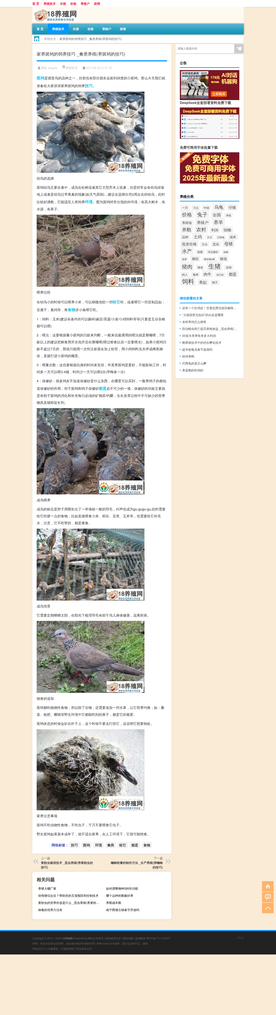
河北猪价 (213, 252)
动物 (227, 229)
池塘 (200, 252)
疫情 (97, 3)
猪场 (223, 258)
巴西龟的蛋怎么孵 (194, 363)
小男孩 (240, 937)
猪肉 (187, 266)
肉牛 (207, 274)
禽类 (110, 844)
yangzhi (52, 68)
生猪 (63, 3)
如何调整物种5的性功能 (122, 888)
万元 (195, 207)
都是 (103, 388)
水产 (187, 250)
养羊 (218, 221)
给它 (116, 302)
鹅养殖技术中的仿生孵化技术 (201, 342)
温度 (184, 259)
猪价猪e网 (209, 259)
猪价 (195, 258)
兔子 (202, 214)
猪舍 (200, 267)
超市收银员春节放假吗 (197, 349)
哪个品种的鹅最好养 (119, 895)
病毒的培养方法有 (50, 910)
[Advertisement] (129, 984)
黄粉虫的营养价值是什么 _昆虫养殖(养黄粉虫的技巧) (70, 902)
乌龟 (218, 207)
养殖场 (187, 222)
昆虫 (216, 244)
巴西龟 (220, 237)
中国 (206, 208)
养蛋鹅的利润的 (192, 370)
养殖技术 (50, 3)
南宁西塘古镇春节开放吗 (122, 910)
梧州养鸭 (188, 356)
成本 (233, 236)
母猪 (228, 243)
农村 (201, 229)
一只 (185, 207)
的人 (185, 274)
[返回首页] (267, 886)
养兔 (228, 215)
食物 (71, 309)
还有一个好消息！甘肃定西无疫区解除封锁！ (210, 308)
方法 (204, 244)
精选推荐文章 (113, 938)
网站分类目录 (96, 938)
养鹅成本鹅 (113, 902)
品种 (185, 237)
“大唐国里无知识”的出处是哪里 (203, 315)
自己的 (220, 274)
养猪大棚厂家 (47, 888)
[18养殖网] (55, 8)
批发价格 (189, 243)
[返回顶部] (267, 908)
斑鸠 (40, 78)
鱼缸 (203, 282)
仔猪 (232, 207)
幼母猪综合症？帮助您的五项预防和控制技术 (68, 895)
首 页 (35, 3)
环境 (89, 202)
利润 (214, 229)
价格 (73, 3)
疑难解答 (140, 938)
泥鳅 (225, 252)
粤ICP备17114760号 (158, 938)
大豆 (209, 237)
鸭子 (215, 282)
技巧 (89, 85)
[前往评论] (267, 897)
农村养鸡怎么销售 (194, 322)
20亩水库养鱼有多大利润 (199, 335)
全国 (217, 214)
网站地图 (128, 938)
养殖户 (85, 3)
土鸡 (198, 236)
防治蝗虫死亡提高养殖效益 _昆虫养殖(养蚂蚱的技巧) (210, 328)
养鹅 (186, 229)
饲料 (188, 281)
